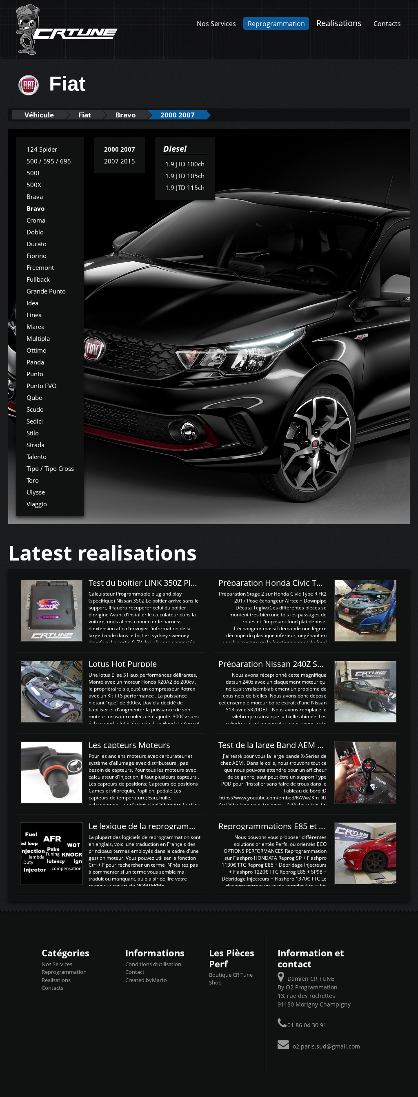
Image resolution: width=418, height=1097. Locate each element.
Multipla (38, 338)
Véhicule (39, 114)
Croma (36, 220)
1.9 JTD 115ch (185, 187)
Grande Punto (46, 291)
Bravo (126, 114)
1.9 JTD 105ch (185, 176)
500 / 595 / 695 (49, 161)
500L (34, 173)
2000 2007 (177, 114)
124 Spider (42, 149)
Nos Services (216, 23)
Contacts (387, 23)
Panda (35, 362)
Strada (35, 445)
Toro (33, 480)
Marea (35, 326)
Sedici (35, 421)
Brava (35, 196)
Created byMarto (146, 980)
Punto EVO (42, 386)
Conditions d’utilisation (153, 964)
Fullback (38, 279)
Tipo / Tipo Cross (50, 468)
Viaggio (37, 504)
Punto (35, 374)
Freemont (40, 267)
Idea (32, 303)
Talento (37, 456)
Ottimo (37, 350)
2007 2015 (119, 161)
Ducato (37, 244)
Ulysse (36, 492)
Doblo (35, 232)
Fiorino (37, 256)
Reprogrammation (276, 23)
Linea (34, 315)
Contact (135, 972)
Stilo (33, 433)
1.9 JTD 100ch (185, 164)
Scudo (35, 409)
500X (34, 185)
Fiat (84, 114)
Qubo (34, 397)
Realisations (339, 23)
